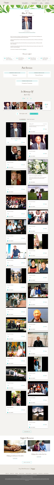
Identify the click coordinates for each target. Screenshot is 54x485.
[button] (25, 3)
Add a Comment (32, 131)
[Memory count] (23, 98)
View (46, 106)
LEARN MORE (15, 458)
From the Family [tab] (31, 119)
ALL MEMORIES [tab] (22, 119)
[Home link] (6, 3)
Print (48, 0)
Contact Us (44, 0)
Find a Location (38, 0)
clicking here (24, 49)
